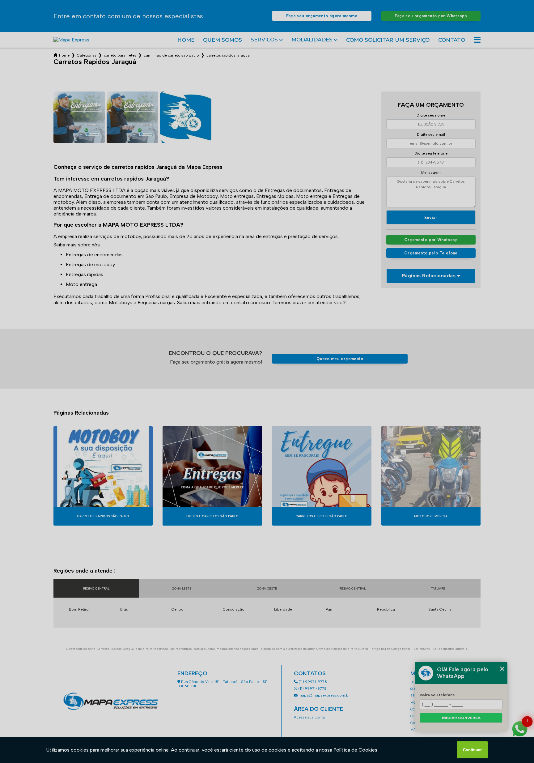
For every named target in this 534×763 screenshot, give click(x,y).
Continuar (472, 750)
